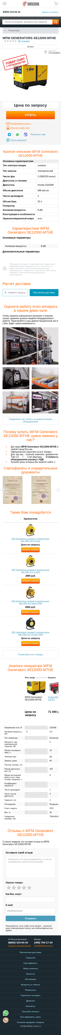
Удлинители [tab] (30, 518)
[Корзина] (56, 4)
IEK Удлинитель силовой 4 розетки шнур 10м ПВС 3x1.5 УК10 (30, 571)
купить (30, 115)
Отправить (30, 918)
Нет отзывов (24, 41)
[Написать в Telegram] (9, 134)
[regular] (19, 887)
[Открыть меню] (4, 3)
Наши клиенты (30, 968)
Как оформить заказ (30, 1017)
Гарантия (30, 958)
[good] (24, 887)
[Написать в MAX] (25, 134)
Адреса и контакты (50, 12)
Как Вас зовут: (14, 894)
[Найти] (55, 22)
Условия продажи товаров (30, 1022)
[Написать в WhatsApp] (17, 134)
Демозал (30, 1001)
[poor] (13, 887)
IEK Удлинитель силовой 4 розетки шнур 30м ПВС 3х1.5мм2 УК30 (30, 602)
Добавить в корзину (30, 550)
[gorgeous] (29, 887)
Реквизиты (30, 990)
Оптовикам (30, 979)
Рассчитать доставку (44, 292)
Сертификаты (30, 963)
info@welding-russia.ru (20, 123)
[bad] (8, 887)
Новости (30, 974)
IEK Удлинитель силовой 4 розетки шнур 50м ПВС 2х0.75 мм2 (30, 540)
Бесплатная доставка (30, 952)
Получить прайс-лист (20, 128)
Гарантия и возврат (30, 995)
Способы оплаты (30, 1011)
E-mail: (9, 905)
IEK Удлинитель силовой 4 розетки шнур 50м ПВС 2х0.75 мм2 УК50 (30, 633)
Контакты (30, 1006)
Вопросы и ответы (30, 984)
